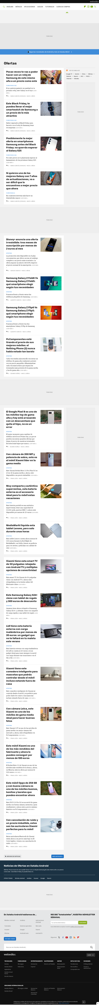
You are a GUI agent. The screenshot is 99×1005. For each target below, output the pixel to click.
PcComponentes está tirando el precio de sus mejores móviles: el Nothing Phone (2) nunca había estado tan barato (20, 345)
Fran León (14, 478)
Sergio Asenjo (16, 270)
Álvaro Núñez (15, 373)
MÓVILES (18, 6)
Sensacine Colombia (34, 993)
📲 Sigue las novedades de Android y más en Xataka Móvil (48, 52)
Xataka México (8, 988)
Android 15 (39, 933)
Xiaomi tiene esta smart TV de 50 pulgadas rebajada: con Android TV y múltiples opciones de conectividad (22, 565)
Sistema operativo (26, 926)
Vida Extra (21, 967)
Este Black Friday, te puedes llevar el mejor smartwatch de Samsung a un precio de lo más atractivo (22, 109)
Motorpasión (61, 964)
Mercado (38, 926)
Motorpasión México (61, 989)
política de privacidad (76, 926)
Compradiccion (75, 969)
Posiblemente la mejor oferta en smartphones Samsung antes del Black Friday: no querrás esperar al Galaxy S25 (21, 144)
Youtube (92, 6)
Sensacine (34, 964)
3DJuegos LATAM (23, 988)
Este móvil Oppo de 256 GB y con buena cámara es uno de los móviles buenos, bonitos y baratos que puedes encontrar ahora (22, 789)
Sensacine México (34, 989)
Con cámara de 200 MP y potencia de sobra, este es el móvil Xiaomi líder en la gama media (21, 458)
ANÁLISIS (10, 6)
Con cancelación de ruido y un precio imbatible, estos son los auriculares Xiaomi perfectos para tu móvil (22, 824)
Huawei (36, 878)
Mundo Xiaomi (8, 976)
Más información (64, 1003)
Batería (69, 76)
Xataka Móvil (8, 967)
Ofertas (90, 74)
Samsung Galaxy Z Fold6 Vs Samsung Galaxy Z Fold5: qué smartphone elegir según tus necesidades (22, 282)
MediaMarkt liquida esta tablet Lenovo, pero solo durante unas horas (20, 528)
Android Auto (24, 933)
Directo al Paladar (49, 964)
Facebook (62, 937)
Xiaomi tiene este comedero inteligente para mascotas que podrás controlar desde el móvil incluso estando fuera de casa (22, 675)
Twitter (95, 6)
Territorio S (10, 193)
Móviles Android (20, 878)
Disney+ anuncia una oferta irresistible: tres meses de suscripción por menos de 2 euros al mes (22, 243)
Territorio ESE (11, 85)
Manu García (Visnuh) (18, 96)
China (83, 74)
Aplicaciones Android (40, 921)
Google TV (69, 74)
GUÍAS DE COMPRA (63, 6)
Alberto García (16, 300)
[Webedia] (94, 1)
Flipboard (85, 6)
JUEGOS (40, 6)
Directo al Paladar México (49, 989)
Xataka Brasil (8, 991)
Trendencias (74, 964)
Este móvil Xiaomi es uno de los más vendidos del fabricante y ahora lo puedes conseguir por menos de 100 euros (20, 752)
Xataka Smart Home (8, 972)
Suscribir (82, 922)
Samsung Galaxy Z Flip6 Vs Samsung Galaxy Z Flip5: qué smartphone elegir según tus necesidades (21, 311)
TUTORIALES (49, 6)
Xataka (6, 964)
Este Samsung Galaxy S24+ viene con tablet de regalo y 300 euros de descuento (21, 598)
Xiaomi (76, 76)
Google (43, 878)
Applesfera (7, 969)
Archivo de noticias (13, 856)
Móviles (76, 78)
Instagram (88, 6)
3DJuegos (21, 964)
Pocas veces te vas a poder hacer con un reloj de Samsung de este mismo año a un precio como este (22, 76)
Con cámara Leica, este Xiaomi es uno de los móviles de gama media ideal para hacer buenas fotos (20, 715)
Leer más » (19, 128)
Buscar (91, 947)
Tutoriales (7, 926)
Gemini (77, 74)
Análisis (29, 878)
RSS (74, 937)
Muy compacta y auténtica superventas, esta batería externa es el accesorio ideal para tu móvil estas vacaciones (22, 492)
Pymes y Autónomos (87, 967)
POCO (88, 76)
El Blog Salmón (88, 964)
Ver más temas (10, 939)
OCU (82, 76)
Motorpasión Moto (61, 967)
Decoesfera (74, 967)
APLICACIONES (29, 6)
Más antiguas (57, 856)
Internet (69, 78)
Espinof (33, 967)
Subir (89, 955)
